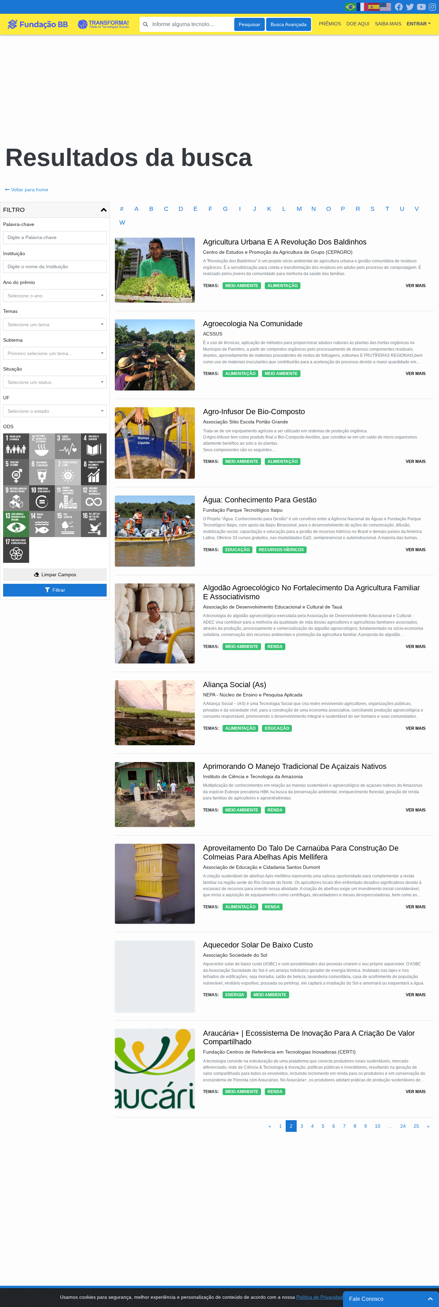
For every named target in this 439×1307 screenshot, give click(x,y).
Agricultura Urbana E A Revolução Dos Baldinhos (285, 242)
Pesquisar (249, 24)
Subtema (13, 340)
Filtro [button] (14, 209)
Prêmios (330, 23)
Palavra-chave (18, 224)
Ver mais (416, 286)
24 (403, 1126)
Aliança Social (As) (234, 684)
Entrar (417, 23)
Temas (10, 311)
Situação (12, 369)
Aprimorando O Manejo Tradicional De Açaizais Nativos (295, 766)
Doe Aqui (357, 23)
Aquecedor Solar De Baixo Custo (258, 945)
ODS (8, 426)
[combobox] (55, 295)
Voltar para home (29, 189)
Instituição (14, 253)
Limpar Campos (58, 574)
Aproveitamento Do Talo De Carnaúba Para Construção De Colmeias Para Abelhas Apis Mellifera (301, 852)
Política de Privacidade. (321, 1297)
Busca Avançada (289, 24)
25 (416, 1126)
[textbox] (55, 295)
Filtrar (58, 590)
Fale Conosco (366, 1299)
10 (377, 1126)
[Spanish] (374, 6)
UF (6, 397)
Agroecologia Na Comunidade (252, 323)
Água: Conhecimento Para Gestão (260, 500)
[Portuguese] (351, 6)
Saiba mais (388, 23)
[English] (386, 6)
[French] (362, 6)
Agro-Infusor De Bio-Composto (254, 411)
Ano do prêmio (19, 282)
